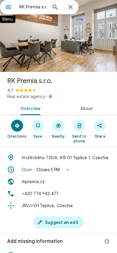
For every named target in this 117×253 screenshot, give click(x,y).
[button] (58, 170)
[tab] (29, 108)
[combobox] (33, 6)
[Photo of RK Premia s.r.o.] (58, 36)
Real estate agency (26, 96)
